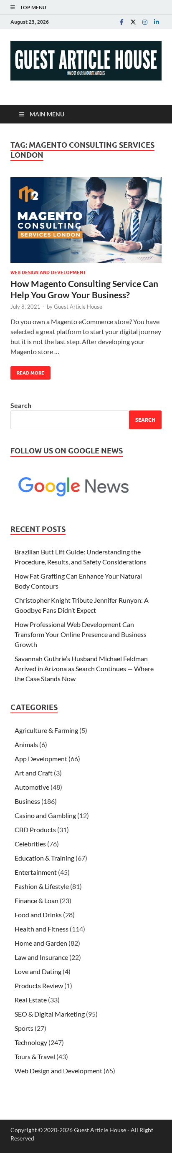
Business (27, 801)
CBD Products (35, 829)
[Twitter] (133, 22)
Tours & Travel (35, 1056)
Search (20, 405)
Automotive (32, 787)
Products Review (39, 985)
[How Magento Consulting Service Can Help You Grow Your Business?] (86, 220)
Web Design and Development (48, 272)
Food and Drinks (38, 915)
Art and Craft (34, 773)
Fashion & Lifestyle (42, 886)
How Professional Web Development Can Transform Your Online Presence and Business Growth (81, 634)
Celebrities (30, 844)
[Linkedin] (157, 22)
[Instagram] (145, 22)
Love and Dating (38, 971)
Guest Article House (78, 306)
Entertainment (36, 872)
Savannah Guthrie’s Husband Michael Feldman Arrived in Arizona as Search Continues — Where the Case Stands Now (84, 668)
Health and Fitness (41, 929)
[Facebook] (121, 22)
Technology (31, 1042)
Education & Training (44, 858)
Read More (27, 371)
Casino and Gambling (45, 815)
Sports (24, 1028)
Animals (26, 744)
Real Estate (31, 1000)
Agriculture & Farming (46, 730)
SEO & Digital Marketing (50, 1014)
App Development (41, 759)
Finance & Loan (36, 900)
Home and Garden (41, 943)
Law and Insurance (41, 957)
